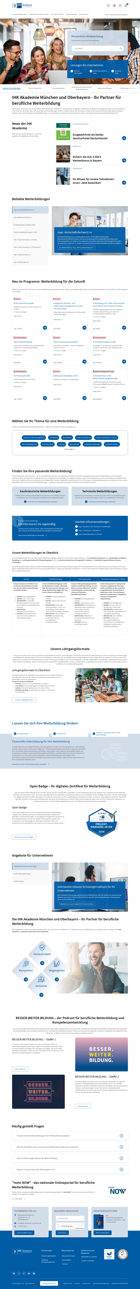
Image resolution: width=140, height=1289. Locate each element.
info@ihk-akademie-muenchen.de (29, 1223)
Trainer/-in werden (87, 1261)
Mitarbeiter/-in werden (89, 1257)
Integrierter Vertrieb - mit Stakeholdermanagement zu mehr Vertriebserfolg (68, 306)
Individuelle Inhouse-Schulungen (25, 866)
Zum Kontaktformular (24, 1233)
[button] (139, 88)
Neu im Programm (35, 88)
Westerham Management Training (103, 371)
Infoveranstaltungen (105, 88)
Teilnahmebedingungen (101, 1283)
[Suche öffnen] (108, 6)
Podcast (65, 1264)
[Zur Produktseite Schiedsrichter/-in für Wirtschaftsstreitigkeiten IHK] (124, 398)
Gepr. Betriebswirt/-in (21, 262)
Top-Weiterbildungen (19, 14)
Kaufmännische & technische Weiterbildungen (82, 88)
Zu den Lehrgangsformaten (24, 700)
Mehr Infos (17, 316)
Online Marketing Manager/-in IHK (25, 232)
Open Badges (66, 1260)
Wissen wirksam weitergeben (65, 342)
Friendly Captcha (80, 1228)
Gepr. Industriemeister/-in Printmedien (27, 247)
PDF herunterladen (102, 1233)
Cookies (77, 1283)
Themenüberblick (58, 88)
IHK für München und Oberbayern (116, 15)
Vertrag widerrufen (49, 1283)
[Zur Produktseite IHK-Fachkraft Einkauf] (45, 362)
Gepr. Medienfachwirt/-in (22, 255)
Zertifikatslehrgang (20, 337)
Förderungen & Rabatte (128, 88)
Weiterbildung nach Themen (39, 14)
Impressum (86, 1283)
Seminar (17, 299)
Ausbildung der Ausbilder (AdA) (24, 225)
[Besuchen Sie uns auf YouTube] (29, 1273)
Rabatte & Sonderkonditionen (48, 1261)
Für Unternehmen (57, 14)
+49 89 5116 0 (22, 1226)
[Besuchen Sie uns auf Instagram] (19, 1273)
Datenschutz (67, 1283)
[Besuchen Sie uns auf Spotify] (34, 1273)
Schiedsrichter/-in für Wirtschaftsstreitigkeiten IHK (105, 377)
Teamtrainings (19, 881)
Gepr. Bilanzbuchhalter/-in (23, 217)
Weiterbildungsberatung (22, 874)
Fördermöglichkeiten (49, 1256)
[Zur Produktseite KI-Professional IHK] (45, 398)
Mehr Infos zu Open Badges (24, 837)
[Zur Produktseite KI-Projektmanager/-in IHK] (124, 362)
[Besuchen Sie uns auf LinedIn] (14, 1273)
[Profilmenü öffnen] (120, 6)
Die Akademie (84, 14)
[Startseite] (22, 5)
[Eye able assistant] (114, 6)
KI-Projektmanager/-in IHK (104, 342)
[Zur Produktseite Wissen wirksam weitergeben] (84, 362)
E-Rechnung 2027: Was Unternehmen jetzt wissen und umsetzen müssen (109, 304)
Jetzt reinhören (20, 1069)
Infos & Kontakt (71, 14)
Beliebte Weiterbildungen (12, 88)
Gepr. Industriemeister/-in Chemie (25, 240)
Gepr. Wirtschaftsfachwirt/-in (24, 210)
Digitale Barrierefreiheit (120, 1283)
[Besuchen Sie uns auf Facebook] (24, 1273)
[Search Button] (122, 48)
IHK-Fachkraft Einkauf (23, 342)
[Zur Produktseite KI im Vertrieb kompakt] (45, 328)
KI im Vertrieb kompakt (24, 303)
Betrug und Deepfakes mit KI (65, 375)
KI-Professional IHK (22, 375)
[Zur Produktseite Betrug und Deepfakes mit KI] (84, 398)
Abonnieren (62, 1233)
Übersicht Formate (68, 1256)
